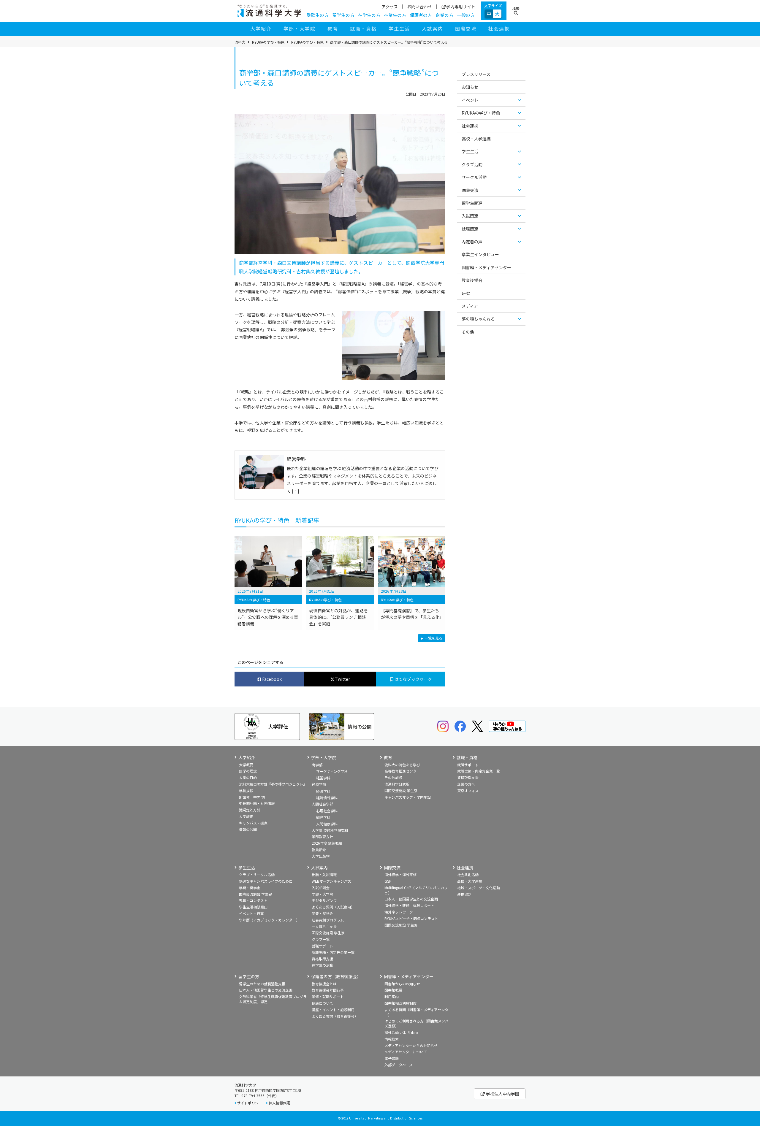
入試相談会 (321, 887)
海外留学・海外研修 (400, 874)
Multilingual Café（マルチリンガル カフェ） (416, 890)
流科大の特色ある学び (402, 764)
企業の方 (444, 15)
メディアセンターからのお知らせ (411, 1045)
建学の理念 (248, 770)
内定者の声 (472, 242)
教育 (332, 28)
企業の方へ (466, 783)
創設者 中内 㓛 (252, 797)
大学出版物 (321, 856)
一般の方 (466, 15)
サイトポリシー (249, 1102)
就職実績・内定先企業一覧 (478, 770)
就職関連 (470, 229)
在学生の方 (369, 15)
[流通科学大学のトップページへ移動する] (269, 11)
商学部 (317, 764)
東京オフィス (468, 790)
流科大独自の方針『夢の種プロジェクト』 (273, 783)
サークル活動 (474, 177)
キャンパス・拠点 (253, 822)
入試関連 (470, 216)
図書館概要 (393, 989)
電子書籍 (391, 1058)
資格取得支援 (468, 777)
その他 (468, 332)
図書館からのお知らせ (402, 983)
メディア (470, 306)
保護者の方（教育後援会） (336, 976)
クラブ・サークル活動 (257, 874)
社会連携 (499, 28)
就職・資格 (363, 28)
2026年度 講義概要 (327, 843)
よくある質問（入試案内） (333, 906)
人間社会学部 (322, 803)
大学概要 (246, 764)
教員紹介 (319, 849)
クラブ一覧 (321, 939)
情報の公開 (248, 829)
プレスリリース (476, 74)
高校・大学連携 (476, 139)
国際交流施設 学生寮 (400, 790)
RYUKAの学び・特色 (268, 42)
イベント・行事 (251, 913)
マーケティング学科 (332, 771)
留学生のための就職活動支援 (262, 983)
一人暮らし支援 (324, 926)
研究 (466, 293)
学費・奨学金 (249, 887)
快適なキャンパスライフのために (265, 881)
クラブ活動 (472, 164)
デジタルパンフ (324, 900)
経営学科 (323, 777)
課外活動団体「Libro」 (403, 1032)
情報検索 (391, 1038)
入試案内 (432, 28)
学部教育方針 (322, 836)
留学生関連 (472, 203)
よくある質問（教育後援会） (335, 1016)
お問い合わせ (419, 6)
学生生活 (399, 28)
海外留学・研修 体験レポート (409, 905)
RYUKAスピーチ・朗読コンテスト (411, 918)
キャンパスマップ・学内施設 (407, 797)
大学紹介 (261, 28)
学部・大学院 (300, 28)
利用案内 (391, 996)
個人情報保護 (279, 1102)
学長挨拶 (246, 790)
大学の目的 (248, 777)
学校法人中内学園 (502, 1094)
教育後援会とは (324, 983)
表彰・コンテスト (253, 900)
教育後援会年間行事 (328, 989)
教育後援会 (472, 280)
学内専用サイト (460, 6)
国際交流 (465, 28)
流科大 (240, 42)
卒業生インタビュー (480, 254)
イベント (470, 100)
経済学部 (319, 784)
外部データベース (398, 1064)
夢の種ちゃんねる (478, 319)
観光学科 (323, 817)
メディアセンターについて (405, 1051)
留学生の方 (343, 15)
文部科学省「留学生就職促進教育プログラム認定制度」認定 (273, 999)
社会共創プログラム (328, 919)
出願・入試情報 (324, 874)
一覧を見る (433, 638)
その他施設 (393, 777)
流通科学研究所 (396, 783)
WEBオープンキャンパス (331, 881)
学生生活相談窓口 (253, 906)
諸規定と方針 (249, 809)
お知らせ (470, 87)
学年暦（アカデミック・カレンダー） (269, 919)
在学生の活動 (322, 965)
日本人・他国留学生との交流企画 (411, 898)
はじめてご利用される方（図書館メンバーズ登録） (418, 1023)
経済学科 (323, 791)
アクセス (389, 6)
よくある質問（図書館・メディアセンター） (416, 1012)
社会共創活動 (468, 874)
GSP (388, 881)
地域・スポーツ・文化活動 (478, 887)
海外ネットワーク (398, 911)
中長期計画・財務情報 (257, 803)
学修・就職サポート (328, 996)
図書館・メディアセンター (486, 267)
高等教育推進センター (402, 770)
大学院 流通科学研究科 (330, 830)
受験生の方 (317, 15)
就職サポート (468, 764)
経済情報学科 (327, 797)
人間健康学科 (327, 823)
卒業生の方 (395, 15)
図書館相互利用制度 (400, 1003)
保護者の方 (421, 15)
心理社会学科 (327, 810)
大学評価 (246, 816)
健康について (322, 1003)
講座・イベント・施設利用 (333, 1009)
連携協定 (464, 894)
